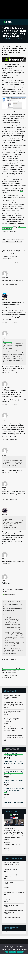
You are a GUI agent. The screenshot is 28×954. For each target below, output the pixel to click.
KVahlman (4, 299)
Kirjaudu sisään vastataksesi (9, 284)
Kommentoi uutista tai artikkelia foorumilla (13, 250)
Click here (6, 648)
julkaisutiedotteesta (7, 227)
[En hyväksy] (26, 949)
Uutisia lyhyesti (10, 691)
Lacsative (4, 419)
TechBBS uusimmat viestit (13, 858)
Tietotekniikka (21, 39)
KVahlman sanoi (7, 342)
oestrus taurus (6, 387)
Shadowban (5, 277)
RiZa (3, 337)
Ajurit (4, 239)
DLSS (8, 239)
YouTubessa (7, 834)
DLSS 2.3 (13, 239)
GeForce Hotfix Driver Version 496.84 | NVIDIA (13, 463)
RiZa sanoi (6, 459)
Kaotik (3, 580)
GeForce (18, 239)
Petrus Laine (12, 39)
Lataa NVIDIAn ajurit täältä (9, 231)
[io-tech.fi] (7, 22)
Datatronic (12, 749)
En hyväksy (12, 951)
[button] (24, 22)
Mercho (4, 558)
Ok (6, 951)
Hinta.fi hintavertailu (8, 932)
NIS (22, 239)
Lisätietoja (20, 951)
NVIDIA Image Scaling (7, 241)
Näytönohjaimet (18, 241)
